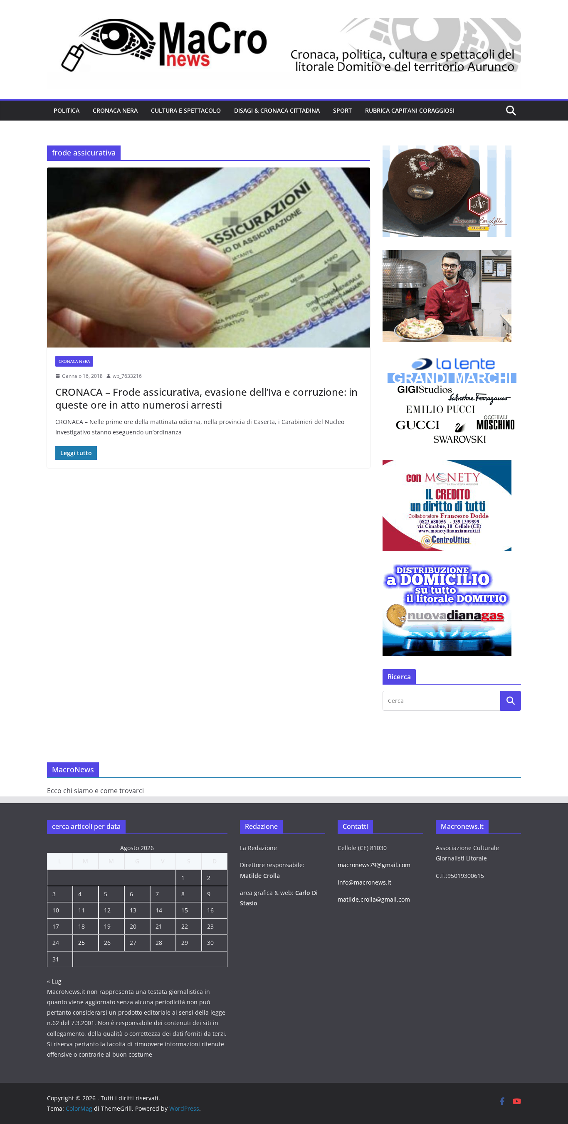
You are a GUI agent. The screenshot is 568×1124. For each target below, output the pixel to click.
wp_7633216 (127, 376)
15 (184, 910)
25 (81, 943)
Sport (342, 110)
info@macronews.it (364, 882)
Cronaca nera (115, 110)
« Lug (54, 981)
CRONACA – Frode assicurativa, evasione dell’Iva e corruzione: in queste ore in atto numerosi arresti (206, 398)
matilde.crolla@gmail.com (374, 899)
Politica (66, 110)
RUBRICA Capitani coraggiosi (409, 110)
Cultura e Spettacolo (186, 110)
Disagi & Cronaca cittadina (277, 110)
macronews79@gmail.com (374, 865)
